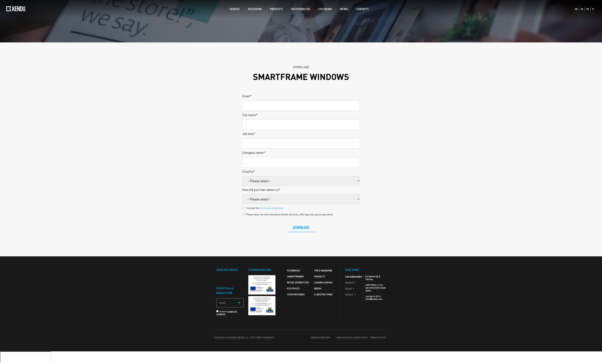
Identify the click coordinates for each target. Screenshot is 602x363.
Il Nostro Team (323, 294)
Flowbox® (293, 270)
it (593, 9)
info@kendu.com (373, 299)
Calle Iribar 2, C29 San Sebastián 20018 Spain (375, 288)
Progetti (319, 276)
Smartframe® (295, 276)
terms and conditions (271, 208)
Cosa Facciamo (296, 294)
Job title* (248, 134)
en (576, 9)
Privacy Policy (378, 337)
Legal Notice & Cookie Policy (352, 337)
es (582, 9)
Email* (247, 96)
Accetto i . (226, 313)
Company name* (253, 152)
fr (587, 9)
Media (317, 288)
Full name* (249, 115)
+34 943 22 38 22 (373, 296)
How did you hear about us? (261, 190)
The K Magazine (323, 270)
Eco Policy (293, 288)
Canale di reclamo (320, 337)
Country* (248, 171)
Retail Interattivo (298, 282)
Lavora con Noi (323, 282)
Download (301, 227)
